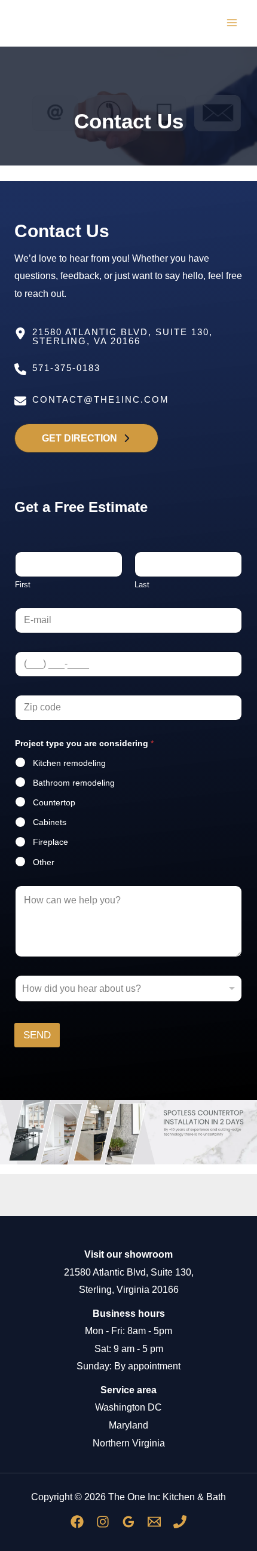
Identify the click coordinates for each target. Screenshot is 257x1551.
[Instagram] (102, 1521)
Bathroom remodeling (74, 782)
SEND (37, 1035)
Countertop (54, 802)
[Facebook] (77, 1521)
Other (43, 862)
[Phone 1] (179, 1521)
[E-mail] (154, 1521)
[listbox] (128, 988)
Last (141, 584)
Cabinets (49, 822)
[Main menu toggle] (231, 23)
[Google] (128, 1521)
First (22, 584)
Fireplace (50, 842)
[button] (86, 438)
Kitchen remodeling (69, 763)
